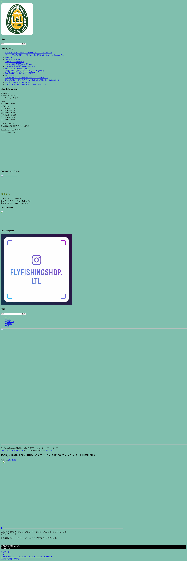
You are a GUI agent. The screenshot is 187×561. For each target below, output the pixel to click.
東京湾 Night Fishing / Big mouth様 (18, 82)
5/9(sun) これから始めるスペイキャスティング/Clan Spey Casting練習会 (32, 80)
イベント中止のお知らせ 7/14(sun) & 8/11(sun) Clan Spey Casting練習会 (34, 55)
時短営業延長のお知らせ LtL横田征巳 (20, 73)
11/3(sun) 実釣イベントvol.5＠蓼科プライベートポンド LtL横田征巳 (26, 557)
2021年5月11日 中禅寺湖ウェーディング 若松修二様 (26, 78)
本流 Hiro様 (10, 75)
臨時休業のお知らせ (13, 59)
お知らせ (8, 57)
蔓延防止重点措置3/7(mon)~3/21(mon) (19, 64)
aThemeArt (49, 450)
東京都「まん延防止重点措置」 (17, 69)
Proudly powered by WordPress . (12, 450)
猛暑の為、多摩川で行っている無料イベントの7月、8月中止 (28, 53)
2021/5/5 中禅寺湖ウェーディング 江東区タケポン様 (25, 84)
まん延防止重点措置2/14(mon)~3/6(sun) (20, 66)
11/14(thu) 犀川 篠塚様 (10, 559)
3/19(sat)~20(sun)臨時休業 (14, 62)
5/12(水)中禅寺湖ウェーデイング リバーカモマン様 (24, 71)
